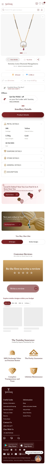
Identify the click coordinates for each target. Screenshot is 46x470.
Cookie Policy (26, 416)
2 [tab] (24, 54)
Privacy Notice (27, 460)
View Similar (14, 59)
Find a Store (6, 419)
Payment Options (8, 409)
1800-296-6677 (7, 426)
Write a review (17, 288)
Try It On (29, 59)
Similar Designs (33, 242)
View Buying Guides (10, 224)
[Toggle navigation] (3, 4)
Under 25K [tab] (7, 303)
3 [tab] (25, 54)
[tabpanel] (23, 35)
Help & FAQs (26, 409)
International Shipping (9, 406)
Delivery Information (9, 403)
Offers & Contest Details (30, 406)
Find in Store (10, 194)
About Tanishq (27, 412)
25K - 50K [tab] (14, 303)
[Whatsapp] (4, 438)
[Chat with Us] (19, 438)
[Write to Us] (11, 438)
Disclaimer (33, 460)
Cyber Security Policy (8, 460)
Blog (24, 403)
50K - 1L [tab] (21, 303)
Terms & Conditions (18, 460)
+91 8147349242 (8, 433)
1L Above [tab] (27, 303)
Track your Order (8, 412)
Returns (5, 416)
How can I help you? (33, 453)
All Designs (12, 242)
